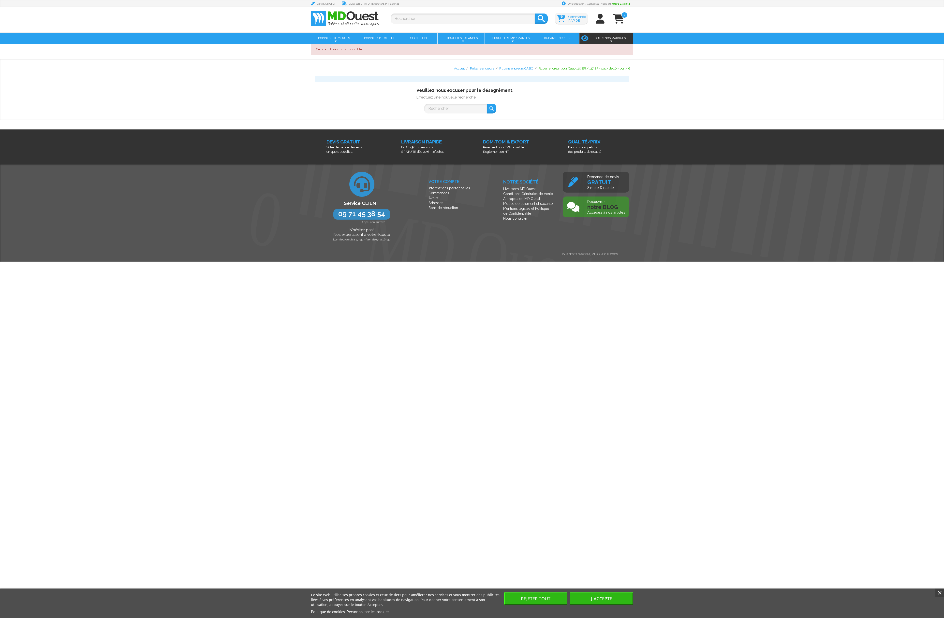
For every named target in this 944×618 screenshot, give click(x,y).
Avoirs (433, 198)
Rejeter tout (535, 599)
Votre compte (443, 181)
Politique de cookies (328, 611)
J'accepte (601, 599)
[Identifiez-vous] (600, 21)
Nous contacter (515, 218)
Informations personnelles (449, 188)
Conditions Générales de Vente (528, 194)
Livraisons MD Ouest (519, 189)
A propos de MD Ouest (521, 199)
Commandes (438, 193)
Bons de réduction (443, 208)
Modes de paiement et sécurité (528, 204)
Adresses (435, 203)
